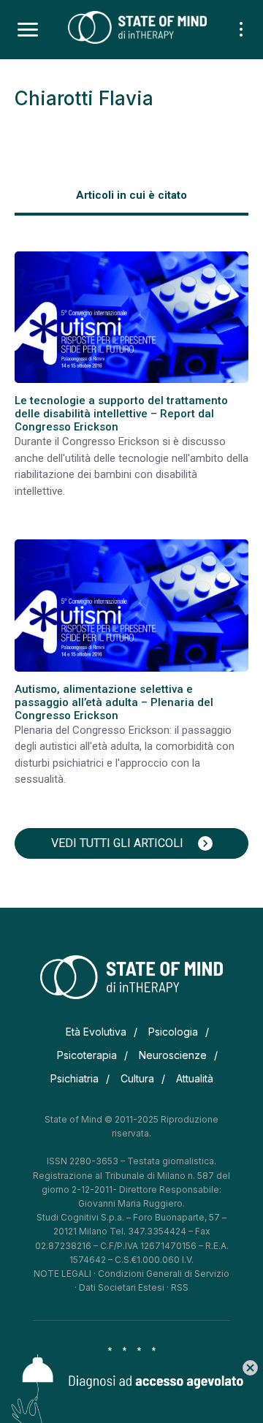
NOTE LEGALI (62, 1273)
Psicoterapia (87, 1055)
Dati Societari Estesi (121, 1287)
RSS (179, 1287)
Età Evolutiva (96, 1031)
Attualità (194, 1078)
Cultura (137, 1078)
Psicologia (173, 1031)
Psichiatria (74, 1078)
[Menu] (28, 30)
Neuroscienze (173, 1055)
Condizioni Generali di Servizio (163, 1273)
